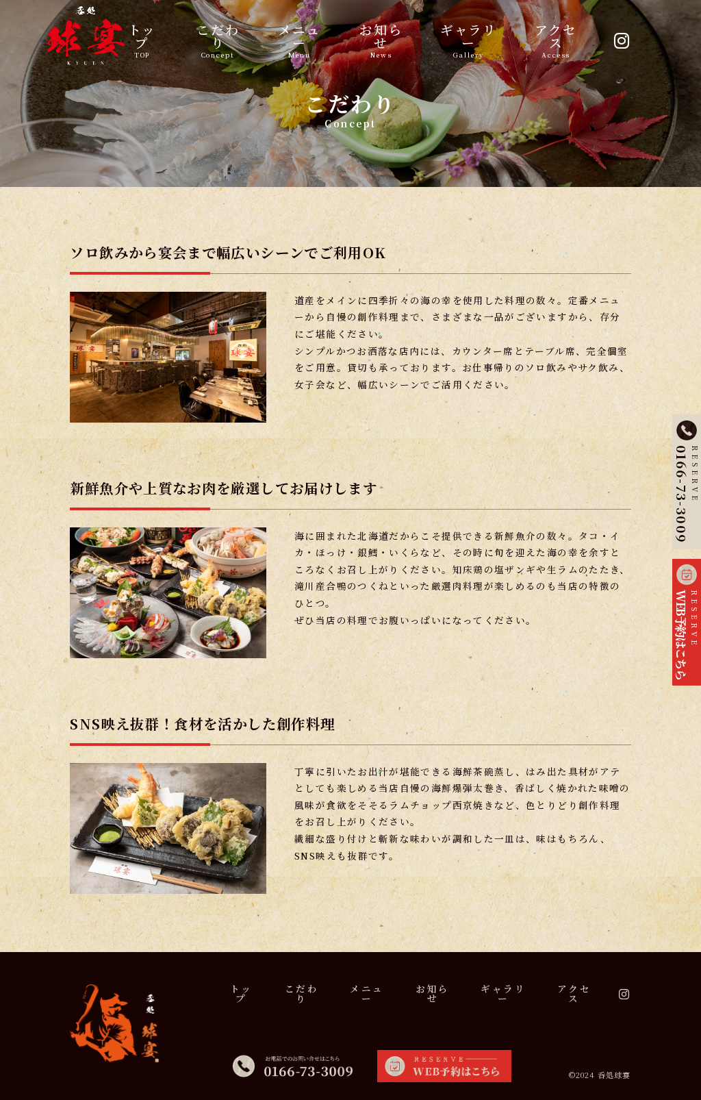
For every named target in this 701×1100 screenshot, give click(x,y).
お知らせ (381, 39)
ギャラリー (469, 39)
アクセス (556, 39)
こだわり (218, 39)
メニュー (299, 39)
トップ (142, 39)
